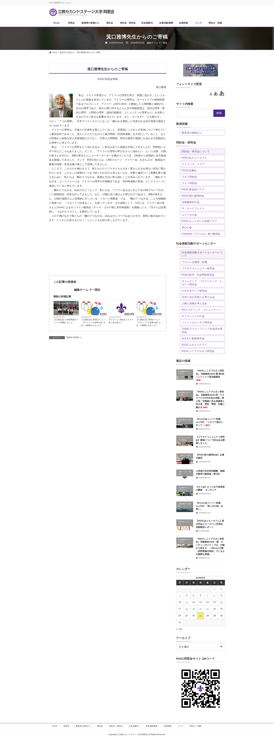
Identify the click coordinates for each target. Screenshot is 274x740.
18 (187, 609)
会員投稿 (167, 726)
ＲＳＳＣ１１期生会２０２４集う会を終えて (121, 321)
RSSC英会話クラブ (193, 189)
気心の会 (187, 227)
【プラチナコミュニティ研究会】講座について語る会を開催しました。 (210, 440)
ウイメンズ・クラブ (193, 164)
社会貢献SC (134, 726)
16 (221, 602)
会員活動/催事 (151, 726)
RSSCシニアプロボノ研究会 (198, 351)
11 (187, 602)
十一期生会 (129, 314)
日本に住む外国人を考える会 (198, 297)
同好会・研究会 (116, 726)
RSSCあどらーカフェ (194, 157)
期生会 (75, 314)
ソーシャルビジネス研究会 (197, 322)
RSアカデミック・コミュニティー (201, 309)
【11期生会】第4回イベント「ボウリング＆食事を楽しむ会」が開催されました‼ (148, 322)
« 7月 (179, 629)
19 (193, 609)
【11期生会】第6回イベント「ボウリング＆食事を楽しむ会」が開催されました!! (93, 322)
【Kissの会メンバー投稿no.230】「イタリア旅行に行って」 (209, 422)
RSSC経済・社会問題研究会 (198, 274)
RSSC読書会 (189, 170)
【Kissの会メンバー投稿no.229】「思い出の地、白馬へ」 (209, 506)
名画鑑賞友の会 (190, 202)
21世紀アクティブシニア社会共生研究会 (202, 330)
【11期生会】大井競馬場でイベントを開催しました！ (65, 321)
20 (200, 609)
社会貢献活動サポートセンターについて (202, 254)
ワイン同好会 (189, 183)
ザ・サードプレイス (193, 208)
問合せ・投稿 (195, 726)
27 (200, 616)
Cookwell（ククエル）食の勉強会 (201, 233)
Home (54, 726)
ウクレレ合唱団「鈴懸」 (196, 262)
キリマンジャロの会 (193, 316)
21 (207, 609)
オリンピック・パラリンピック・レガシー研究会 (202, 283)
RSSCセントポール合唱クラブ (199, 221)
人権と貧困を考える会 (194, 303)
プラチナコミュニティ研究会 (198, 268)
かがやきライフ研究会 (194, 290)
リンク (180, 726)
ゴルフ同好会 (189, 176)
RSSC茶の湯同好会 (193, 195)
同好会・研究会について (196, 151)
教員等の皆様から (74, 337)
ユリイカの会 (189, 214)
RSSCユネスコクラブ (194, 344)
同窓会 (66, 726)
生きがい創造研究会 (193, 338)
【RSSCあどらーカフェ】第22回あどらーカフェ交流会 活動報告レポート (210, 523)
